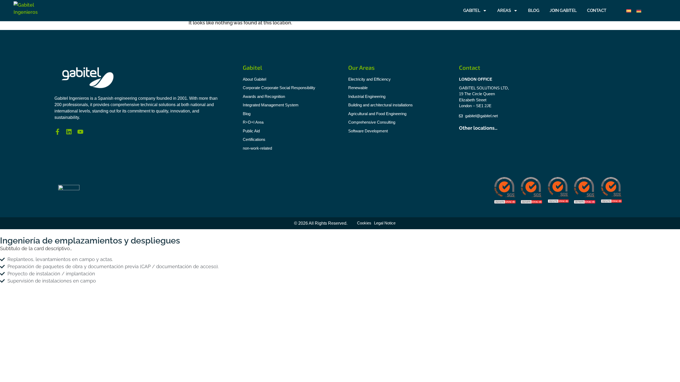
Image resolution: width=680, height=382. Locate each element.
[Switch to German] (639, 11)
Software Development (368, 131)
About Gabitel (254, 79)
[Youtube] (80, 132)
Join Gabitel (563, 10)
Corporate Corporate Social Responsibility (279, 87)
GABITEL (471, 10)
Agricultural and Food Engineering (377, 113)
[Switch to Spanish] (629, 11)
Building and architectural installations (380, 105)
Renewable (358, 87)
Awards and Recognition (264, 96)
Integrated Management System (271, 105)
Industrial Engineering (366, 96)
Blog (533, 10)
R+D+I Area (253, 122)
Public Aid (251, 131)
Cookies (364, 223)
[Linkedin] (69, 132)
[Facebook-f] (57, 132)
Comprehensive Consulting (371, 122)
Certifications (254, 139)
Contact (596, 10)
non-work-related (257, 148)
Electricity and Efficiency (369, 79)
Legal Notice (385, 223)
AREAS (504, 10)
